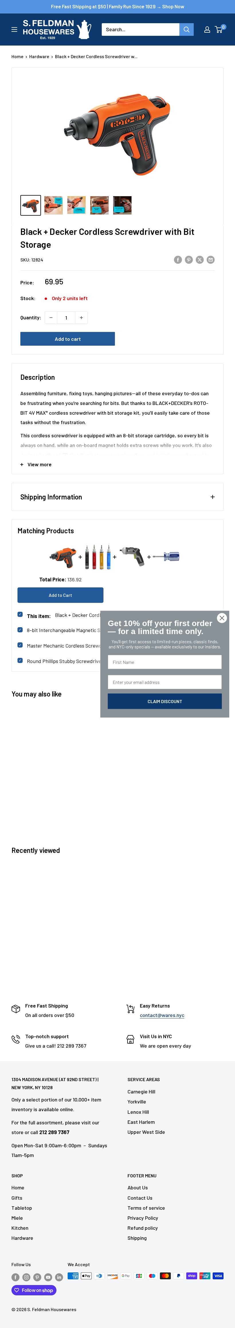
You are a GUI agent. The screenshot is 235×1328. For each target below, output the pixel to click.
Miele (17, 1218)
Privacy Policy (143, 1218)
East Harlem (141, 1122)
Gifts (16, 1198)
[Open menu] (14, 29)
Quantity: (30, 317)
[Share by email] (211, 259)
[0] (218, 29)
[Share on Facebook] (178, 259)
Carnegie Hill (141, 1091)
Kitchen (19, 1228)
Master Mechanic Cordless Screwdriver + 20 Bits (80, 645)
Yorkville (137, 1101)
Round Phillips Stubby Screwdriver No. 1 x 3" (75, 661)
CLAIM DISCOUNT (165, 701)
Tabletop (21, 1208)
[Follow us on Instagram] (26, 1276)
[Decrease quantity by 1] (51, 318)
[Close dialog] (222, 618)
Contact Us (140, 1198)
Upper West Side (146, 1132)
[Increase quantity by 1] (81, 318)
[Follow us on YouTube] (48, 1276)
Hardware (39, 56)
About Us (138, 1187)
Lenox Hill (138, 1112)
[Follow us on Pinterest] (37, 1276)
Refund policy (143, 1228)
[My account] (207, 29)
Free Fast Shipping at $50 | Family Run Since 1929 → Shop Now (117, 6)
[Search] (186, 29)
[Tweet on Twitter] (200, 259)
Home (17, 56)
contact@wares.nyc (162, 1015)
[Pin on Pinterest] (189, 259)
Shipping (137, 1238)
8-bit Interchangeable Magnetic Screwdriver (75, 630)
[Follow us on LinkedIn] (59, 1276)
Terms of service (146, 1208)
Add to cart (68, 339)
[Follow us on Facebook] (15, 1276)
